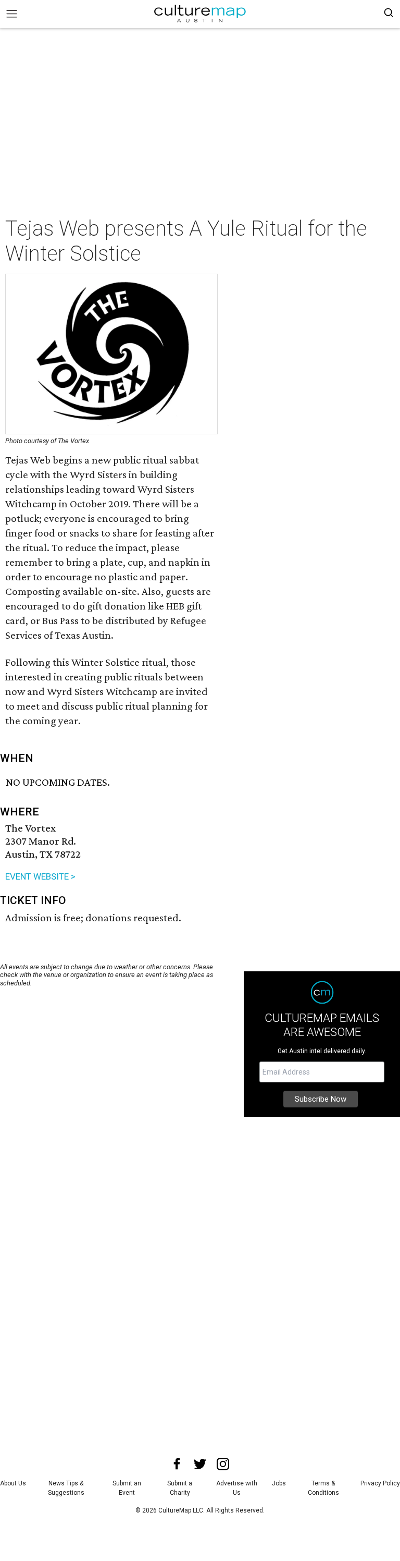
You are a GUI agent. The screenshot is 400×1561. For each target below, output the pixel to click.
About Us (13, 1483)
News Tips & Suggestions (66, 1488)
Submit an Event (127, 1488)
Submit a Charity (179, 1488)
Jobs (279, 1483)
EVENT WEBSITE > (40, 876)
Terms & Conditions (323, 1488)
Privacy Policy (380, 1483)
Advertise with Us (236, 1488)
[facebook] (177, 1464)
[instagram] (223, 1464)
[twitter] (200, 1464)
